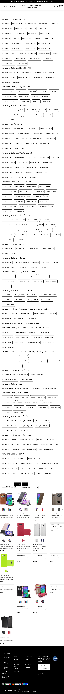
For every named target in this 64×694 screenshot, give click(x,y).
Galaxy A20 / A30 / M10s (9, 120)
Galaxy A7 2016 (31, 157)
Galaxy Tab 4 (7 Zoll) (42, 421)
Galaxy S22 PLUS (17, 23)
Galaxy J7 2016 (6, 201)
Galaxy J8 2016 (31, 186)
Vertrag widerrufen (10, 690)
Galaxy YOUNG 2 (55, 361)
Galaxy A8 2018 (44, 143)
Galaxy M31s (45, 262)
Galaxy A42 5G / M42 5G (9, 101)
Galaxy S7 (5, 43)
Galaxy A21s (27, 115)
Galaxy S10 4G (32, 33)
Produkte (16, 659)
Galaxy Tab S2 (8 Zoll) (9, 473)
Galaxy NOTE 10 (52, 397)
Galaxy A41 (36, 101)
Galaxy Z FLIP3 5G (7, 248)
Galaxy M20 (34, 267)
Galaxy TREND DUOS (34, 342)
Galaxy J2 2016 (19, 235)
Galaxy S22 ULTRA (30, 23)
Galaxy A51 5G (54, 91)
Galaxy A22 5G (53, 110)
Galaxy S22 (5, 23)
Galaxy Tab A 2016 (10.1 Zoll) (45, 439)
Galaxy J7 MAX (39, 191)
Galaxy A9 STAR (7, 138)
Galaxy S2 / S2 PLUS (8, 64)
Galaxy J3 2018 (6, 225)
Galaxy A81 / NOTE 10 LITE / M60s (44, 72)
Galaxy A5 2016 (7, 167)
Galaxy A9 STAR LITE (52, 133)
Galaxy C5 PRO (31, 295)
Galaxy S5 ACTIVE (44, 54)
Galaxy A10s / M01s (46, 128)
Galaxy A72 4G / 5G (24, 77)
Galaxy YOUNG (42, 361)
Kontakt (34, 691)
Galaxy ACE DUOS (51, 281)
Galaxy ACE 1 (54, 276)
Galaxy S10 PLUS (45, 33)
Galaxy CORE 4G (20, 300)
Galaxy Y (31, 361)
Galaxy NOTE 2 (55, 407)
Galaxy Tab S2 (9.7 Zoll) (46, 468)
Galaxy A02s (29, 172)
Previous (34, 509)
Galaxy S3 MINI (47, 58)
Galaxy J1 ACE (55, 235)
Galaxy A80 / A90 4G (8, 77)
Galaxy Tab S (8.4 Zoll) (44, 473)
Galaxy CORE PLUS (46, 300)
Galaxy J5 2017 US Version (27, 206)
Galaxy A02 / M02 (7, 177)
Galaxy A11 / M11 (32, 128)
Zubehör (27, 667)
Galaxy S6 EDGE (30, 48)
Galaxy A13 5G (6, 128)
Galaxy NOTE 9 (47, 402)
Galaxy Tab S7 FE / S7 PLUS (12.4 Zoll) (13, 458)
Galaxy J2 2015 (31, 235)
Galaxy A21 (37, 115)
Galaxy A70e (6, 82)
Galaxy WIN (18, 366)
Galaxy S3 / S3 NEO (34, 58)
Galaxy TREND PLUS (8, 347)
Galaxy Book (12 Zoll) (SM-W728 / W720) (44, 388)
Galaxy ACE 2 (43, 276)
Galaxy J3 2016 (50, 225)
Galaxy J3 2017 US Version (22, 225)
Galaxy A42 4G (25, 101)
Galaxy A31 (42, 110)
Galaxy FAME (52, 313)
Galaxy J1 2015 (18, 240)
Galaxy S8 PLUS (48, 38)
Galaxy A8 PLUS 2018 (31, 143)
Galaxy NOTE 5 (19, 407)
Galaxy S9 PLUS (27, 38)
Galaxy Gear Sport (26, 379)
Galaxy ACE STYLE (24, 281)
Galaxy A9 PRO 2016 (36, 138)
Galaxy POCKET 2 (7, 337)
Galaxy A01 (33, 177)
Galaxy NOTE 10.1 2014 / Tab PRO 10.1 (29, 402)
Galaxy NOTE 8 (6, 407)
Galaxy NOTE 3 (43, 407)
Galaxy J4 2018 (32, 220)
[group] (7, 499)
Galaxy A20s (48, 115)
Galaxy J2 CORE (7, 235)
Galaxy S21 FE (55, 23)
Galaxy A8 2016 (6, 148)
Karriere (16, 669)
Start (15, 657)
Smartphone (28, 657)
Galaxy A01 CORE (21, 177)
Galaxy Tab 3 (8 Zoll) (26, 426)
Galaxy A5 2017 (47, 162)
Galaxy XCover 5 (23, 356)
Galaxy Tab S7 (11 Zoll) (35, 458)
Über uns (16, 662)
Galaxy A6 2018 (22, 162)
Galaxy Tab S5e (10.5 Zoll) (50, 463)
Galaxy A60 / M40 (7, 91)
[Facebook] (39, 673)
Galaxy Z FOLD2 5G (33, 248)
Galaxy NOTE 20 (7, 397)
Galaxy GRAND (6, 318)
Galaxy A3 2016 (44, 167)
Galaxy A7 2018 (6, 157)
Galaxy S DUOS (22, 64)
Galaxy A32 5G (19, 110)
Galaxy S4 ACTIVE (20, 58)
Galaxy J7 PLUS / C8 (25, 191)
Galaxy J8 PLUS (7, 186)
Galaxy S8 (38, 38)
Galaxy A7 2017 (19, 157)
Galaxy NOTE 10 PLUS (8, 402)
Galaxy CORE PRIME (8, 305)
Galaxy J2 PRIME (47, 230)
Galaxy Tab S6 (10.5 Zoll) (10, 463)
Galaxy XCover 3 (7, 361)
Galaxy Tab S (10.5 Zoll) (26, 473)
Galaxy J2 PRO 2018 (33, 230)
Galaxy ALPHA (6, 286)
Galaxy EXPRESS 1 (26, 313)
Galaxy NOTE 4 (31, 407)
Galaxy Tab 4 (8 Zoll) (26, 421)
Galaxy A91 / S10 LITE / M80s (10, 72)
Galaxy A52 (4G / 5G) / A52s (37, 91)
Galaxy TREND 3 (19, 342)
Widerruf (26, 691)
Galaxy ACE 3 (32, 276)
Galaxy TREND (49, 337)
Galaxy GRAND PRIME (32, 323)
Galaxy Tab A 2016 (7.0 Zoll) (10, 444)
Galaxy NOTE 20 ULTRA (38, 397)
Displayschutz (29, 664)
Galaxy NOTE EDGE (19, 412)
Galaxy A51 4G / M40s (9, 96)
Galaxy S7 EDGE (30, 43)
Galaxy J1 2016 (6, 240)
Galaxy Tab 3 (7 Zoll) (42, 426)
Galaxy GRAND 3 (32, 318)
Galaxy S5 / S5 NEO (8, 54)
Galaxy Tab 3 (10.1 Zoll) (9, 426)
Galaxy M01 (45, 267)
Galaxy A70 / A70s (19, 82)
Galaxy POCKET (44, 332)
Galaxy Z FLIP (20, 248)
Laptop (27, 662)
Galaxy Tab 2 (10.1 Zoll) (9, 431)
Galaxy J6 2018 (43, 201)
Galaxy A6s (55, 157)
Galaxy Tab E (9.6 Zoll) (46, 449)
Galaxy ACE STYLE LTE (8, 281)
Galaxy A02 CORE (41, 172)
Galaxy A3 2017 (31, 167)
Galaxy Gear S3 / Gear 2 (9, 379)
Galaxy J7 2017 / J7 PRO (41, 196)
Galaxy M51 (35, 262)
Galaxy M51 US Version (22, 262)
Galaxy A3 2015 (7, 172)
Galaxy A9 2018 (50, 138)
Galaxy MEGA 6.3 (21, 332)
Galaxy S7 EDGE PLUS (44, 43)
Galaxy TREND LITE (48, 342)
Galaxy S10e (6, 38)
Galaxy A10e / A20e (8, 133)
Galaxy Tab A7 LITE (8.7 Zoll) (49, 444)
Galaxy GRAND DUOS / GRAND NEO (12, 323)
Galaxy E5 (5, 313)
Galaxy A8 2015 (19, 148)
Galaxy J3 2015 (6, 230)
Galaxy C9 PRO (7, 295)
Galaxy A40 (46, 101)
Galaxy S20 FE (43, 28)
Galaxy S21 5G (43, 23)
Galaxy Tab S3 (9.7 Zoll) (28, 468)
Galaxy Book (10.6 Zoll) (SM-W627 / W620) (15, 388)
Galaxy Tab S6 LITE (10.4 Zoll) (29, 463)
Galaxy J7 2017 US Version (22, 196)
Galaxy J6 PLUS (31, 201)
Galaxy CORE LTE (33, 300)
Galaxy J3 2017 (38, 225)
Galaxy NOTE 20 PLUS (21, 397)
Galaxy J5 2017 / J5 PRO (46, 206)
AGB (31, 690)
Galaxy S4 (56, 54)
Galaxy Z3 (5, 253)
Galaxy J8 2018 (19, 186)
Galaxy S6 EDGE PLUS (44, 48)
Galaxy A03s (18, 172)
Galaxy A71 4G (50, 77)
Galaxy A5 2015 (19, 167)
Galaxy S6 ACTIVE (17, 48)
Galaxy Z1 (14, 253)
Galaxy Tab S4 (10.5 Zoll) (10, 468)
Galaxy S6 (5, 48)
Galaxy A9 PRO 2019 (21, 138)
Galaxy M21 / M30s (22, 267)
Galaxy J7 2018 (6, 196)
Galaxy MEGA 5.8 (7, 332)
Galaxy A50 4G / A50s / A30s (40, 96)
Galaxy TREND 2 (7, 342)
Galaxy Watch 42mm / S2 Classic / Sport (15, 374)
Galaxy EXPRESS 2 (39, 313)
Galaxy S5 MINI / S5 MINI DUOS (26, 54)
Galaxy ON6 (32, 332)
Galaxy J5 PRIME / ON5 (9, 206)
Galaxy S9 (16, 38)
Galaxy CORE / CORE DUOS (48, 295)
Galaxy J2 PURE (19, 230)
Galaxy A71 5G (38, 77)
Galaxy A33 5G (6, 110)
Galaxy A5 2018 (34, 162)
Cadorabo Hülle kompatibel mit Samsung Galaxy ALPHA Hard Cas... (23, 546)
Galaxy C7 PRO (19, 295)
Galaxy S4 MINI (6, 58)
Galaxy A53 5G (21, 91)
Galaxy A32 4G (31, 110)
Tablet (27, 659)
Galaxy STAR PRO (36, 337)
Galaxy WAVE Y (7, 366)
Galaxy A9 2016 (6, 143)
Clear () (17, 484)
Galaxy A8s (18, 143)
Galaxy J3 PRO (44, 220)
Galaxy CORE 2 (6, 300)
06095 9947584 (4, 672)
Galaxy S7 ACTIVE (17, 43)
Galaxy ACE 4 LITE (7, 276)
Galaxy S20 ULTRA (7, 33)
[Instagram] (42, 673)
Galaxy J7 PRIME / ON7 (9, 191)
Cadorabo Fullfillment (17, 672)
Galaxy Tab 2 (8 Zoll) (26, 431)
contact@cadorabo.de (6, 676)
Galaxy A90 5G (27, 72)
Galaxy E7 (14, 313)
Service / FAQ (16, 665)
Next (46, 509)
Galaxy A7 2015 (44, 157)
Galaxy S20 (32, 28)
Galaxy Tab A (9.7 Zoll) (27, 439)
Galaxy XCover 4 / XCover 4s (40, 356)
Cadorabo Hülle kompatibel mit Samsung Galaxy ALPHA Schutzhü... (6, 515)
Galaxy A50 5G (23, 96)
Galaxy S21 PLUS (7, 28)
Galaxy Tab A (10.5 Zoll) (9, 439)
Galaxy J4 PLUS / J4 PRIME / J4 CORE (13, 220)
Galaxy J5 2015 (19, 211)
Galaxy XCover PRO (8, 356)
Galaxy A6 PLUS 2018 (8, 162)
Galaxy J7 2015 (19, 201)
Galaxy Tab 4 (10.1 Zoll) (9, 421)
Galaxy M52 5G (7, 262)
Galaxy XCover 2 (21, 361)
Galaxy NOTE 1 (6, 412)
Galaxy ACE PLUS (38, 281)
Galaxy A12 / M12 (19, 128)
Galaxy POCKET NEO (22, 337)
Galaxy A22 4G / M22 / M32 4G (11, 115)
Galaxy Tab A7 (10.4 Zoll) (30, 444)
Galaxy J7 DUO (51, 191)
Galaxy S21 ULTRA (20, 28)
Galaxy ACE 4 (20, 276)
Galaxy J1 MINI (44, 235)
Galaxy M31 (56, 262)
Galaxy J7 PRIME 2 (44, 186)
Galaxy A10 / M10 (38, 133)
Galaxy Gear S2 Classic (38, 374)
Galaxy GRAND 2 (19, 318)
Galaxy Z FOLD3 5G (48, 248)
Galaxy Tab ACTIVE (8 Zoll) (10, 449)
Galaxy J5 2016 (6, 211)
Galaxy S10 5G (20, 33)
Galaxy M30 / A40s (8, 267)
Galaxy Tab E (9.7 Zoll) (29, 449)
